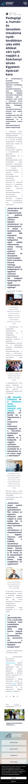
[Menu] (25, 3)
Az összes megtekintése (17, 705)
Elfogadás (13, 778)
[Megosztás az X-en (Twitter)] (10, 696)
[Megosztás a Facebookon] (6, 696)
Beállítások (13, 781)
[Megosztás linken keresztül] (17, 696)
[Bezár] (26, 766)
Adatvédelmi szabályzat (14, 774)
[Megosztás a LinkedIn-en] (13, 696)
